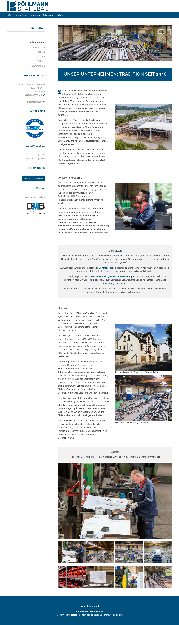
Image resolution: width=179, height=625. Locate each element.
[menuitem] (10, 15)
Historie (41, 56)
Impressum (82, 611)
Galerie (41, 61)
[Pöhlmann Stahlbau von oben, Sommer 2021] (143, 127)
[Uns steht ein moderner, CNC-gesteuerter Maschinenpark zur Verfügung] (129, 576)
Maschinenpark (37, 66)
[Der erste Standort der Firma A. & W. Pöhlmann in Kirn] (143, 347)
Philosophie (39, 47)
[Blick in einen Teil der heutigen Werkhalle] (143, 398)
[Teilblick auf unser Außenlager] (158, 576)
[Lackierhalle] (158, 551)
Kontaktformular (34, 102)
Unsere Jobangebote (89, 606)
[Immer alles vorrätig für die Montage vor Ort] (72, 576)
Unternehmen (36, 42)
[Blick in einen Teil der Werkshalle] (100, 551)
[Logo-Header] (28, 6)
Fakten (41, 52)
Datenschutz (96, 611)
